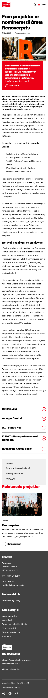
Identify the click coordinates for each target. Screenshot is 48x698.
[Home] (6, 4)
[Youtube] (10, 693)
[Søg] (35, 4)
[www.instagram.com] (16, 693)
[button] (24, 409)
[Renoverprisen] (22, 504)
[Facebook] (4, 693)
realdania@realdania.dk (13, 585)
